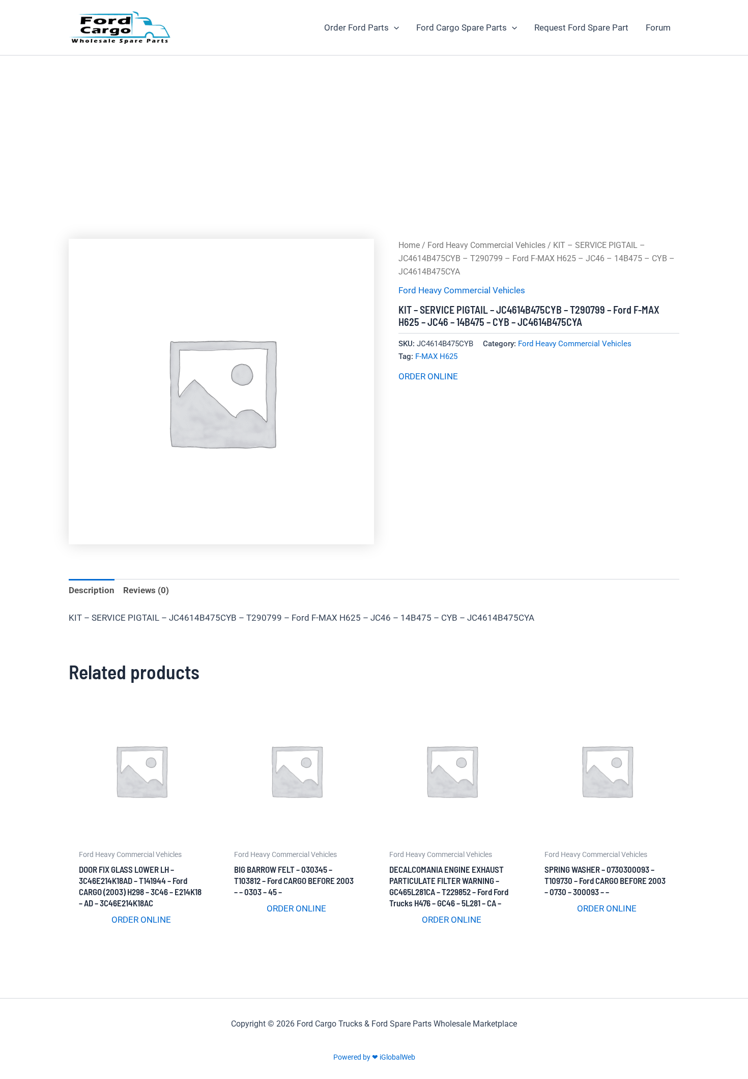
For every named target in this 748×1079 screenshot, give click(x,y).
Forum (658, 27)
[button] (394, 27)
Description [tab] (91, 590)
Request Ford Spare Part (581, 27)
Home (409, 245)
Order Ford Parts (356, 27)
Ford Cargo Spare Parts (461, 27)
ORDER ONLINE (428, 376)
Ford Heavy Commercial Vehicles (486, 245)
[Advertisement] (374, 132)
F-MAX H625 (436, 356)
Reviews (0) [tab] (146, 590)
